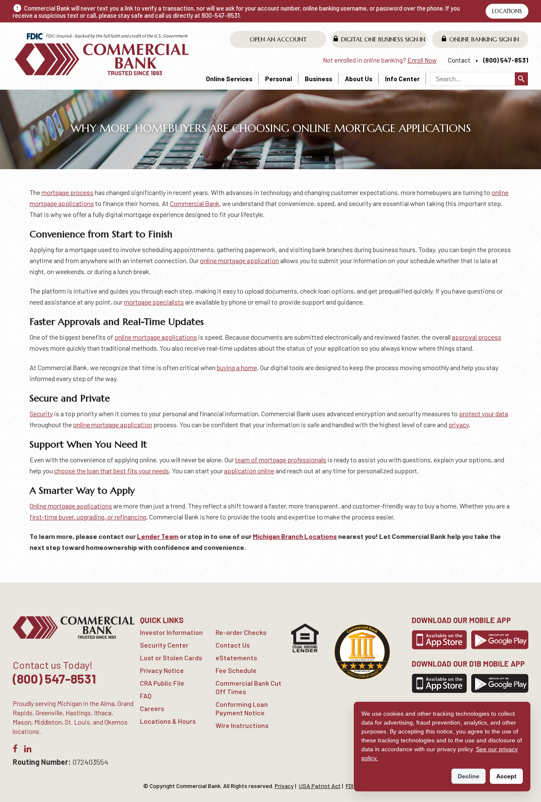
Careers (152, 708)
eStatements (236, 658)
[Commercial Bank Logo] (103, 54)
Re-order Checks (241, 632)
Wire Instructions (242, 725)
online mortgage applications (156, 337)
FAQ (145, 696)
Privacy (284, 785)
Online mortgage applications (71, 506)
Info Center (402, 78)
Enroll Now (422, 60)
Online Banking (484, 39)
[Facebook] (15, 750)
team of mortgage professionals (280, 460)
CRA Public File (162, 683)
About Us (358, 78)
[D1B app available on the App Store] (439, 683)
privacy (458, 424)
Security (41, 413)
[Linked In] (27, 750)
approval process (476, 337)
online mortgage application (239, 260)
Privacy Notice (162, 670)
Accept (506, 776)
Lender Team (157, 536)
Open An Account (278, 39)
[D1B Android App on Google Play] (499, 683)
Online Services (229, 78)
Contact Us (233, 645)
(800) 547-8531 (505, 60)
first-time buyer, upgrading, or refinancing (88, 517)
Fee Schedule (236, 670)
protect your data (483, 413)
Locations (507, 11)
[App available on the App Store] (439, 639)
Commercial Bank (194, 203)
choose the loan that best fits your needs (111, 471)
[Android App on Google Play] (499, 639)
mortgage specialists (154, 302)
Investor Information (171, 632)
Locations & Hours (168, 721)
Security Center (164, 645)
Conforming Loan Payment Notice (242, 708)
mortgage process (67, 192)
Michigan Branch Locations (295, 536)
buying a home (237, 367)
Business (318, 78)
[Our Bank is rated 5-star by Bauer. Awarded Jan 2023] (362, 652)
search (521, 78)
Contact (459, 60)
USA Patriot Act (320, 785)
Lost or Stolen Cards (171, 658)
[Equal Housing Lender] (305, 637)
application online (249, 471)
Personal (278, 78)
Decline (468, 776)
